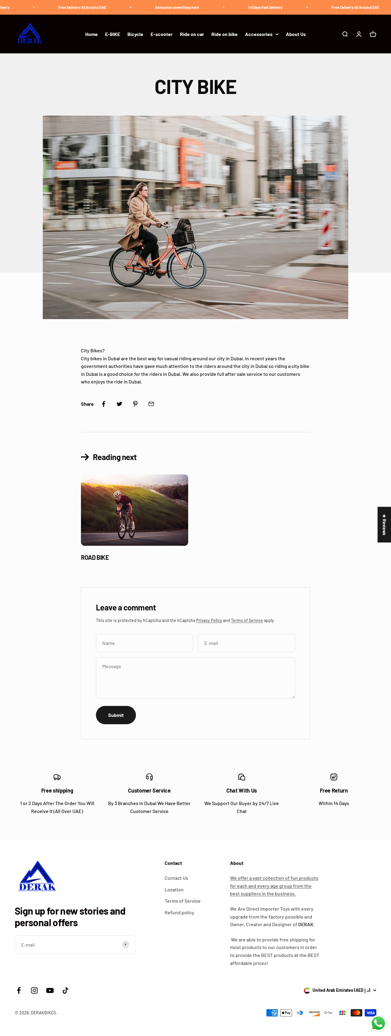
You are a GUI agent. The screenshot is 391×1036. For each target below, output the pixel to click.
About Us (296, 34)
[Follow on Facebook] (19, 990)
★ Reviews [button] (384, 524)
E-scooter (162, 34)
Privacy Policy (209, 620)
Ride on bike (224, 34)
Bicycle (135, 34)
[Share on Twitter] (119, 404)
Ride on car (192, 34)
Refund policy (179, 912)
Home (91, 34)
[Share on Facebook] (103, 404)
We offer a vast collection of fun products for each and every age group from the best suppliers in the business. (274, 885)
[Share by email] (151, 404)
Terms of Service (247, 620)
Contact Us (176, 878)
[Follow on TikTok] (65, 990)
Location (174, 889)
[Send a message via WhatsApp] (378, 1023)
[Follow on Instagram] (34, 990)
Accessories (258, 34)
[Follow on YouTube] (50, 990)
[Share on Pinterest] (135, 404)
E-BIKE (112, 34)
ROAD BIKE (95, 557)
